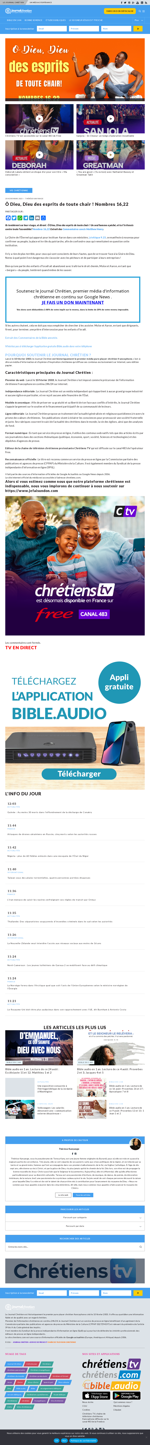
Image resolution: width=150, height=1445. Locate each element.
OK (56, 1440)
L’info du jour (32, 1364)
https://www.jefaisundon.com (31, 490)
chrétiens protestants (38, 1376)
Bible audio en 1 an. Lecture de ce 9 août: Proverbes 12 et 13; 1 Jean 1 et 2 (126, 1111)
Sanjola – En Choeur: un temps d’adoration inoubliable (105, 135)
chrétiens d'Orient (60, 1376)
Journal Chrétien (43, 358)
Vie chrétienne (57, 1401)
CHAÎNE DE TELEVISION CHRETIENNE (62, 1342)
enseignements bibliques (50, 1388)
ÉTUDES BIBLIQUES (56, 20)
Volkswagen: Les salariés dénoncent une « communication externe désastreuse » (54, 1111)
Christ (20, 1382)
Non (64, 1440)
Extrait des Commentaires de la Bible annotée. (31, 337)
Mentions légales (122, 1406)
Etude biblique (59, 1395)
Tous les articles (83, 1195)
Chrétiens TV (82, 448)
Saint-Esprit (48, 1382)
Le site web (63, 1195)
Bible (33, 1388)
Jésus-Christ (33, 1382)
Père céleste (63, 1382)
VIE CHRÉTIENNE (19, 190)
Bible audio (21, 1388)
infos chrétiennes (24, 1407)
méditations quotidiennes (37, 1395)
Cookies (86, 1409)
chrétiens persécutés (16, 1370)
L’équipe (117, 1409)
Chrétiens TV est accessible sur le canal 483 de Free (33, 135)
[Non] (146, 1437)
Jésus (9, 1382)
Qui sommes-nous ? (123, 1402)
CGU (84, 1406)
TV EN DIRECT (21, 647)
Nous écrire (87, 1402)
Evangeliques (40, 1401)
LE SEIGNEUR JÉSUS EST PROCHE (86, 20)
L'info (9, 1407)
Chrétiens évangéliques (40, 1370)
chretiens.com (73, 477)
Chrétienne (12, 1401)
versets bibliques (14, 1395)
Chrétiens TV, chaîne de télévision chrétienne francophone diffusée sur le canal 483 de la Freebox (95, 1417)
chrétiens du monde (15, 1376)
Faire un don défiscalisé (119, 11)
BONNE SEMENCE (33, 20)
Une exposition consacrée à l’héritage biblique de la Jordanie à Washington (55, 1089)
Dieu (9, 1388)
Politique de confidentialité (83, 1440)
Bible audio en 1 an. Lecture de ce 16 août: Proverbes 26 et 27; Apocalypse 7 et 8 (126, 1089)
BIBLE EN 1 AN (14, 20)
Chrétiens (46, 1364)
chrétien (25, 1401)
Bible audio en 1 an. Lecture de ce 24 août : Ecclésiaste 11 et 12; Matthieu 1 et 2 (32, 1071)
